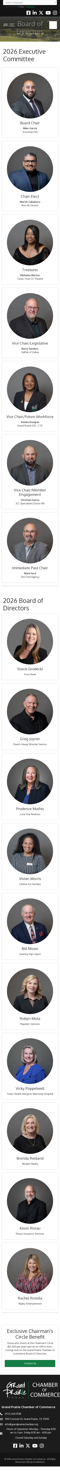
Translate (30, 6)
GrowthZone (39, 1462)
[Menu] (53, 25)
